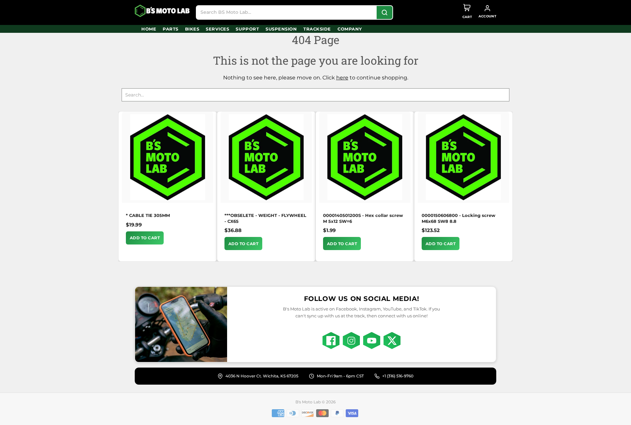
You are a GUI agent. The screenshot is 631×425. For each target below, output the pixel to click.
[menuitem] (148, 29)
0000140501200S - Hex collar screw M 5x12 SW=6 (363, 218)
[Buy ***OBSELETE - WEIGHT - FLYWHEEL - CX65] (266, 157)
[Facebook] (330, 340)
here (342, 77)
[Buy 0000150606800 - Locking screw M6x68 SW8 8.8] (463, 157)
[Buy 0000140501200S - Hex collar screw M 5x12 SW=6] (365, 157)
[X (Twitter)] (392, 340)
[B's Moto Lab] (163, 11)
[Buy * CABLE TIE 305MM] (168, 157)
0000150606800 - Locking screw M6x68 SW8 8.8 (458, 218)
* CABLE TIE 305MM (148, 215)
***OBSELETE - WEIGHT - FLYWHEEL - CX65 (265, 218)
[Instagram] (351, 340)
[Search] (384, 12)
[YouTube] (371, 340)
